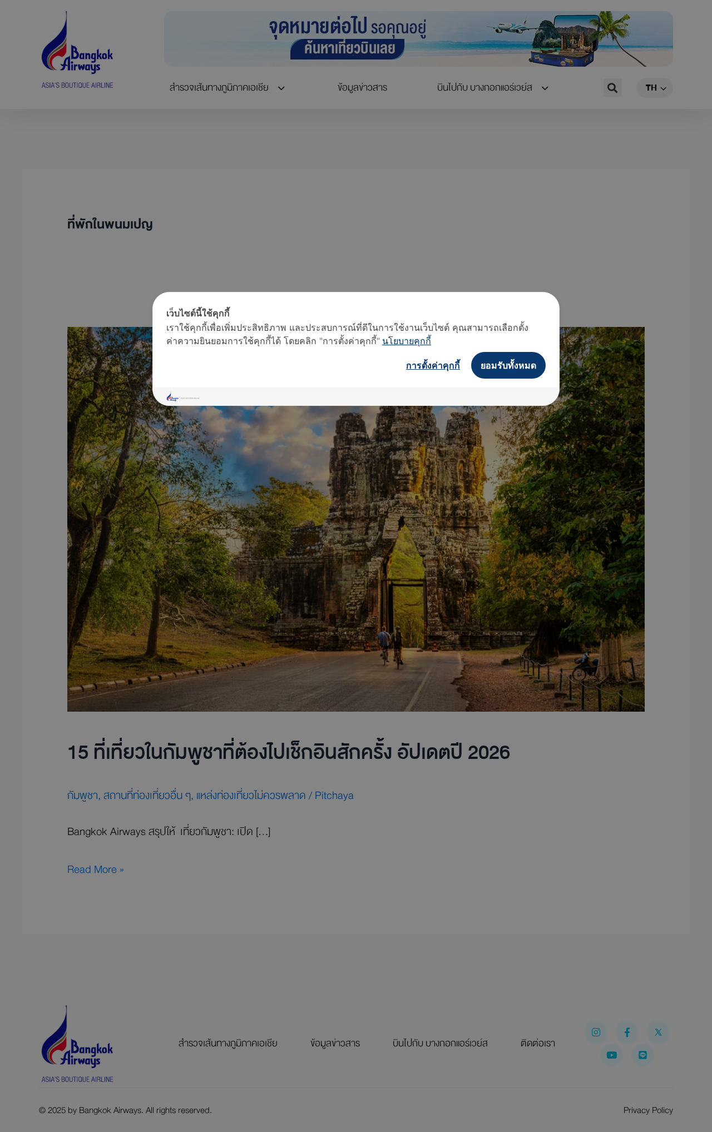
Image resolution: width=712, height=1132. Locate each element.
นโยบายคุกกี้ (406, 340)
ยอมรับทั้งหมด (508, 365)
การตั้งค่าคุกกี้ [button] (433, 365)
